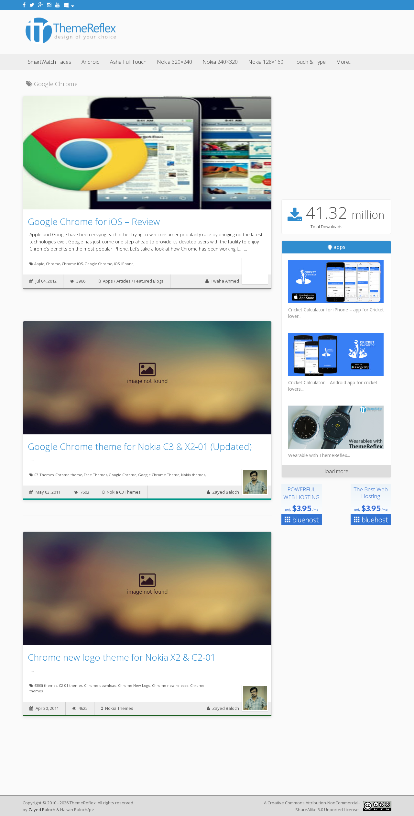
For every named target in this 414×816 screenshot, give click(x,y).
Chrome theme (68, 474)
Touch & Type (310, 61)
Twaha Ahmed (225, 281)
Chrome (53, 263)
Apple (39, 263)
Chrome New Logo (134, 685)
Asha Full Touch (128, 61)
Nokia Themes (119, 708)
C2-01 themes (70, 685)
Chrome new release (170, 685)
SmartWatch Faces (49, 61)
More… (344, 61)
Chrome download (100, 685)
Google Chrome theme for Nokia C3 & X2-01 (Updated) (140, 446)
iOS (117, 263)
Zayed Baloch (225, 492)
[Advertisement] (273, 30)
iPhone (127, 263)
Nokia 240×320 (220, 61)
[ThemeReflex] (71, 43)
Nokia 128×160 (265, 61)
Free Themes (95, 474)
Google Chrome (98, 263)
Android (91, 61)
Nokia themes (193, 474)
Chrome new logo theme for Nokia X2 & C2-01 (122, 657)
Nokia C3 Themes (124, 492)
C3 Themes (44, 474)
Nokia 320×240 (174, 61)
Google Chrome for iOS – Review (94, 221)
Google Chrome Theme (159, 474)
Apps (108, 281)
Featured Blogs (149, 281)
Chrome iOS (72, 263)
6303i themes (45, 685)
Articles (123, 281)
